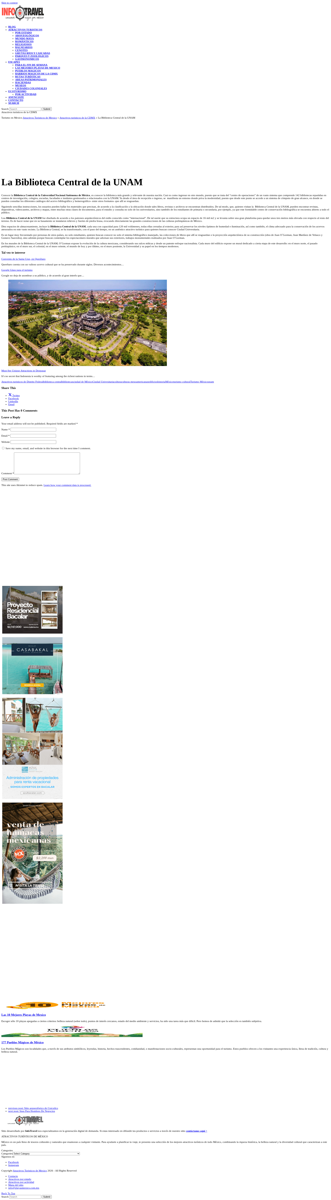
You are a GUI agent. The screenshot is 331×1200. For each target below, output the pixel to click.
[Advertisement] (104, 146)
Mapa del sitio (15, 1185)
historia (161, 381)
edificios (152, 381)
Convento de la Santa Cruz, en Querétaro (23, 259)
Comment (7, 473)
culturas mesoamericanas (134, 381)
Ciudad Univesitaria (103, 381)
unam (211, 381)
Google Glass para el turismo (17, 270)
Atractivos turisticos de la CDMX (77, 117)
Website (5, 442)
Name (5, 429)
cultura (117, 381)
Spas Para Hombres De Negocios (31, 1111)
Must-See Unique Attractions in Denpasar (23, 370)
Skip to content (9, 2)
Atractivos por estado (19, 1179)
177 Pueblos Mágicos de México (22, 1042)
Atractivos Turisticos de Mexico (40, 117)
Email (5, 435)
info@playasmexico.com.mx (23, 1188)
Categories (7, 1153)
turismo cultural (181, 381)
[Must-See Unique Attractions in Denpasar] (87, 365)
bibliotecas (67, 381)
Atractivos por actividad (21, 1182)
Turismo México (199, 381)
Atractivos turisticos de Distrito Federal (22, 381)
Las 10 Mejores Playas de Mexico (23, 1014)
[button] (13, 103)
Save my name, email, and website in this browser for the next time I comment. (48, 448)
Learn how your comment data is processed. (67, 485)
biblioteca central (52, 381)
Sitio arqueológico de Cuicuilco (33, 1108)
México (169, 381)
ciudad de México (83, 381)
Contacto (13, 1176)
